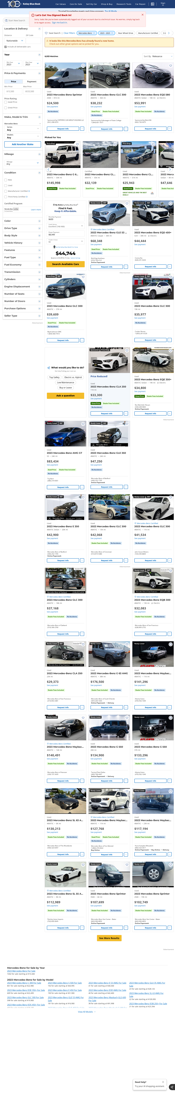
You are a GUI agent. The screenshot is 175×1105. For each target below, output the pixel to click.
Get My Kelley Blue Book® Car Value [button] (67, 247)
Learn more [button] (36, 209)
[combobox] (23, 20)
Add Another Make (22, 144)
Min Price (8, 86)
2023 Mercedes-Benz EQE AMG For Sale (107, 990)
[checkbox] (10, 102)
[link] (53, 111)
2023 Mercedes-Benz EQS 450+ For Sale (26, 1004)
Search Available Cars (65, 264)
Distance (8, 35)
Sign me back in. (60, 22)
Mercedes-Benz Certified (103, 229)
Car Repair (140, 4)
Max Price (27, 86)
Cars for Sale (76, 4)
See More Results (109, 938)
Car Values (61, 4)
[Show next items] (169, 33)
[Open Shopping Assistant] (172, 1087)
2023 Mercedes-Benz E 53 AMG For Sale (107, 982)
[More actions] (82, 129)
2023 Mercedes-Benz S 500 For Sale (65, 982)
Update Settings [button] (75, 258)
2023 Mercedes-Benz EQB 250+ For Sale (148, 1003)
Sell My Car (91, 4)
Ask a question (65, 395)
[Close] (163, 1082)
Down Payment (54, 232)
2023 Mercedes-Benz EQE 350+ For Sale (26, 990)
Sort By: (147, 56)
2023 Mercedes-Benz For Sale (21, 971)
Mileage (9, 162)
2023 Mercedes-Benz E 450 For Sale (65, 990)
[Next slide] (170, 169)
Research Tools (124, 4)
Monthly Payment (55, 217)
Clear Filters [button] (69, 33)
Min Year (10, 62)
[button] (152, 4)
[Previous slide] (48, 169)
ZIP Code (29, 35)
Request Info (63, 128)
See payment (52, 106)
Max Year (28, 62)
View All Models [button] (85, 1011)
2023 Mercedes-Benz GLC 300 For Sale (25, 997)
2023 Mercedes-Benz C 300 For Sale (24, 982)
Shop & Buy (106, 4)
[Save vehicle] (83, 66)
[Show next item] (124, 360)
